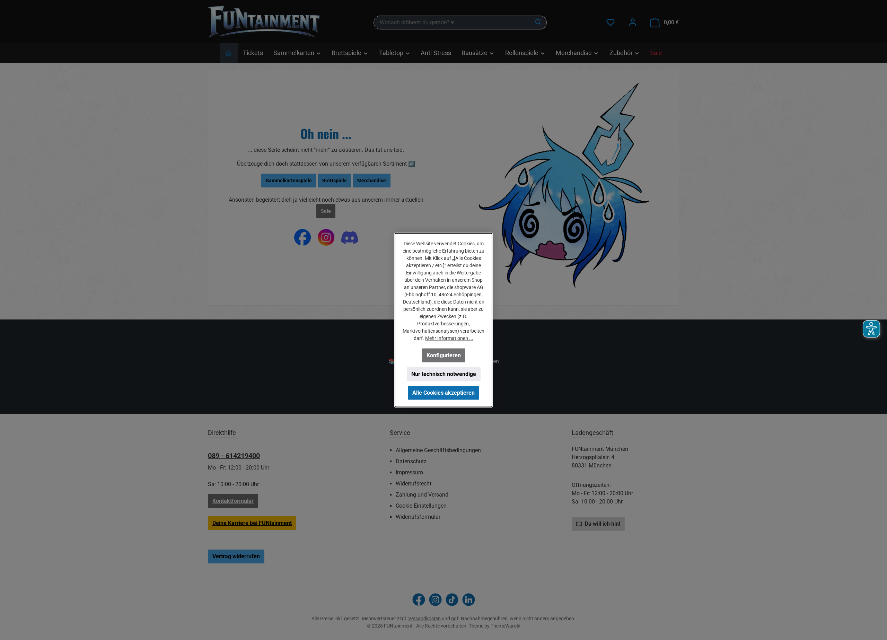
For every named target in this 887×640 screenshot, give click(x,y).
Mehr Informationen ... (449, 338)
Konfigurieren (444, 355)
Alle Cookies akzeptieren (443, 392)
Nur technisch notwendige (443, 373)
